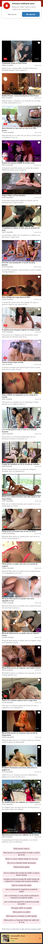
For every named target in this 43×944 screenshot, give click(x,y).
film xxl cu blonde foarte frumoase (21, 863)
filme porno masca (21, 849)
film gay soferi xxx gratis (21, 908)
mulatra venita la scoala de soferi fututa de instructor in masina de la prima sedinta (21, 880)
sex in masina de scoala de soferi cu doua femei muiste (21, 874)
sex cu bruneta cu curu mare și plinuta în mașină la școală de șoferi (22, 897)
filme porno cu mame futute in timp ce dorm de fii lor (21, 854)
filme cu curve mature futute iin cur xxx (21, 859)
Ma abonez (30, 14)
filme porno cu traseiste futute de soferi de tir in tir (21, 921)
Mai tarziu (12, 14)
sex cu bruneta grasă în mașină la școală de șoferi (21, 903)
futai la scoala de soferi (21, 885)
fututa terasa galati (21, 867)
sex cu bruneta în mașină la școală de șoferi (22, 890)
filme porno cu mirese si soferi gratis (21, 916)
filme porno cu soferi (21, 912)
